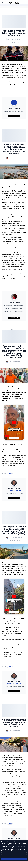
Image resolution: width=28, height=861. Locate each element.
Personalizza (14, 856)
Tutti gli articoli (14, 115)
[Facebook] (14, 314)
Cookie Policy (4, 850)
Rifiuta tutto (14, 853)
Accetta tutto (14, 858)
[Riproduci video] (14, 422)
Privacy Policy (14, 850)
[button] (14, 422)
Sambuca (10, 93)
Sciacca (10, 473)
